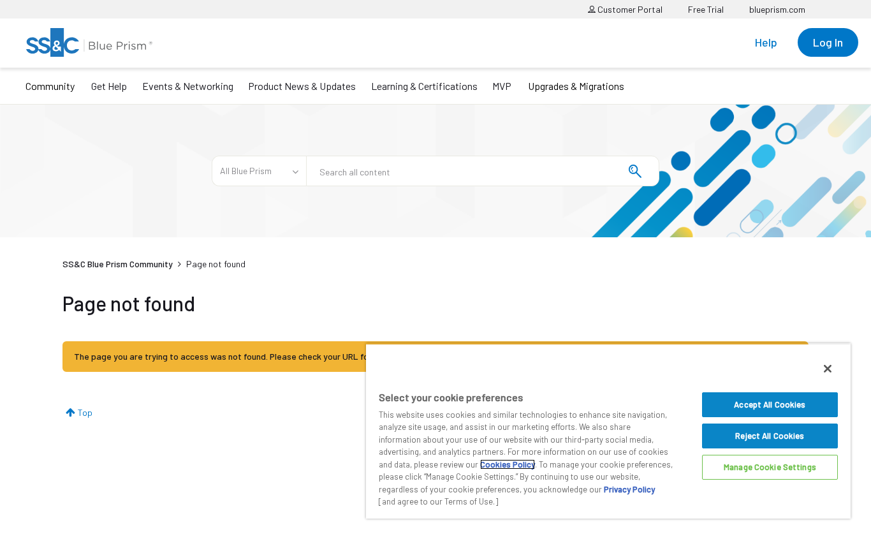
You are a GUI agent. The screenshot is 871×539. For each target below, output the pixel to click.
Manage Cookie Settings (770, 467)
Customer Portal (629, 9)
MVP (501, 86)
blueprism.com (777, 9)
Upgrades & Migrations (576, 86)
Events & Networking (187, 86)
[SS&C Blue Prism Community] (89, 42)
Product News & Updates (302, 86)
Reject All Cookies (769, 436)
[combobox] (482, 171)
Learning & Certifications (424, 86)
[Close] (828, 369)
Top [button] (85, 412)
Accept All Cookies (769, 404)
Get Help (109, 86)
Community (50, 86)
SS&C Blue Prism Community (117, 263)
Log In (828, 42)
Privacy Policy (629, 489)
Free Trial (706, 9)
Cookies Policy (507, 464)
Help (766, 42)
